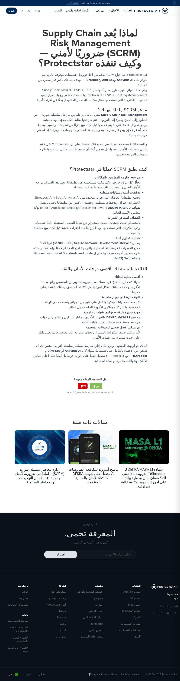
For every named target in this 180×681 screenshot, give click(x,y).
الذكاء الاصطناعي (93, 617)
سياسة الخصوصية (18, 621)
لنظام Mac (134, 605)
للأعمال (115, 10)
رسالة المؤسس (57, 598)
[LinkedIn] (154, 613)
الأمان (29, 674)
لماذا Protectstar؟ (55, 605)
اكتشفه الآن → (72, 2)
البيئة (63, 630)
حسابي (42, 674)
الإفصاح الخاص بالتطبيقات (19, 639)
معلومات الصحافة (18, 605)
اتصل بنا (23, 598)
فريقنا (62, 611)
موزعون (61, 637)
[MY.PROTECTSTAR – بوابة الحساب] (29, 11)
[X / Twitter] (175, 613)
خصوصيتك (97, 598)
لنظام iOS (135, 598)
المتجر (11, 10)
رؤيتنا (63, 624)
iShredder (97, 624)
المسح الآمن (96, 630)
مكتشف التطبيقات (130, 630)
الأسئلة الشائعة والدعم (77, 10)
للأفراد (129, 10)
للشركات (135, 617)
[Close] (174, 3)
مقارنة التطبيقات (131, 624)
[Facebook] (161, 613)
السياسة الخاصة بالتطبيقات (19, 629)
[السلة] (21, 11)
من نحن (100, 10)
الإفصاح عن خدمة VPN (18, 650)
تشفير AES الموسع (92, 637)
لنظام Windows (131, 611)
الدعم (25, 592)
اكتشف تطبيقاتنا (167, 606)
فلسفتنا (61, 617)
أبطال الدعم (96, 611)
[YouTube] (168, 613)
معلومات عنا (58, 592)
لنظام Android (132, 592)
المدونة (58, 10)
